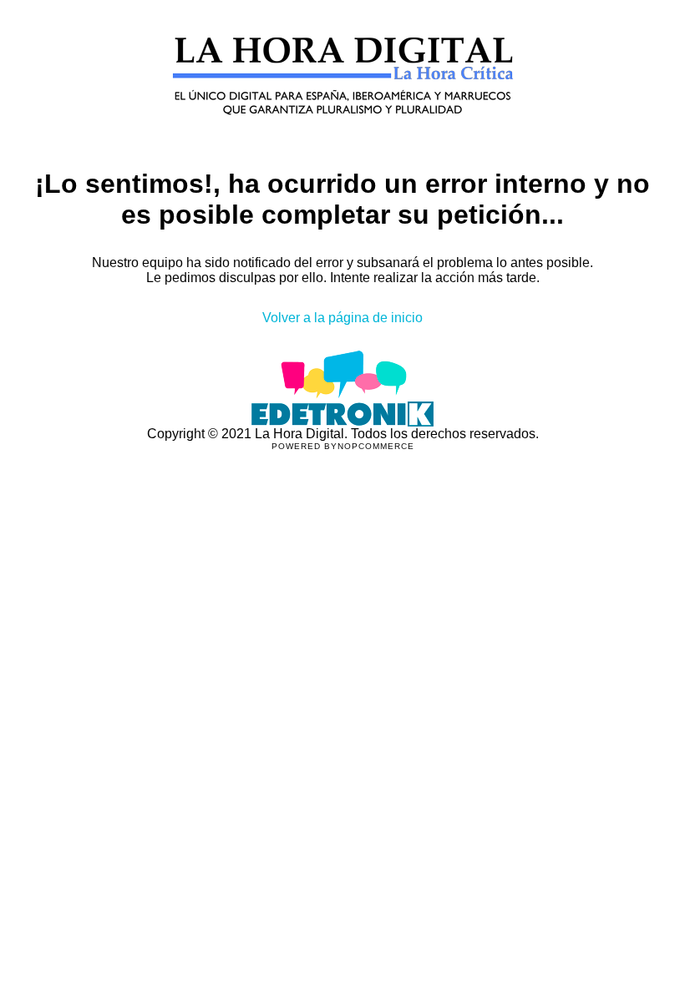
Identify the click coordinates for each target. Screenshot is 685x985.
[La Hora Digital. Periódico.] (343, 139)
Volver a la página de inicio (342, 318)
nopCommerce (375, 446)
